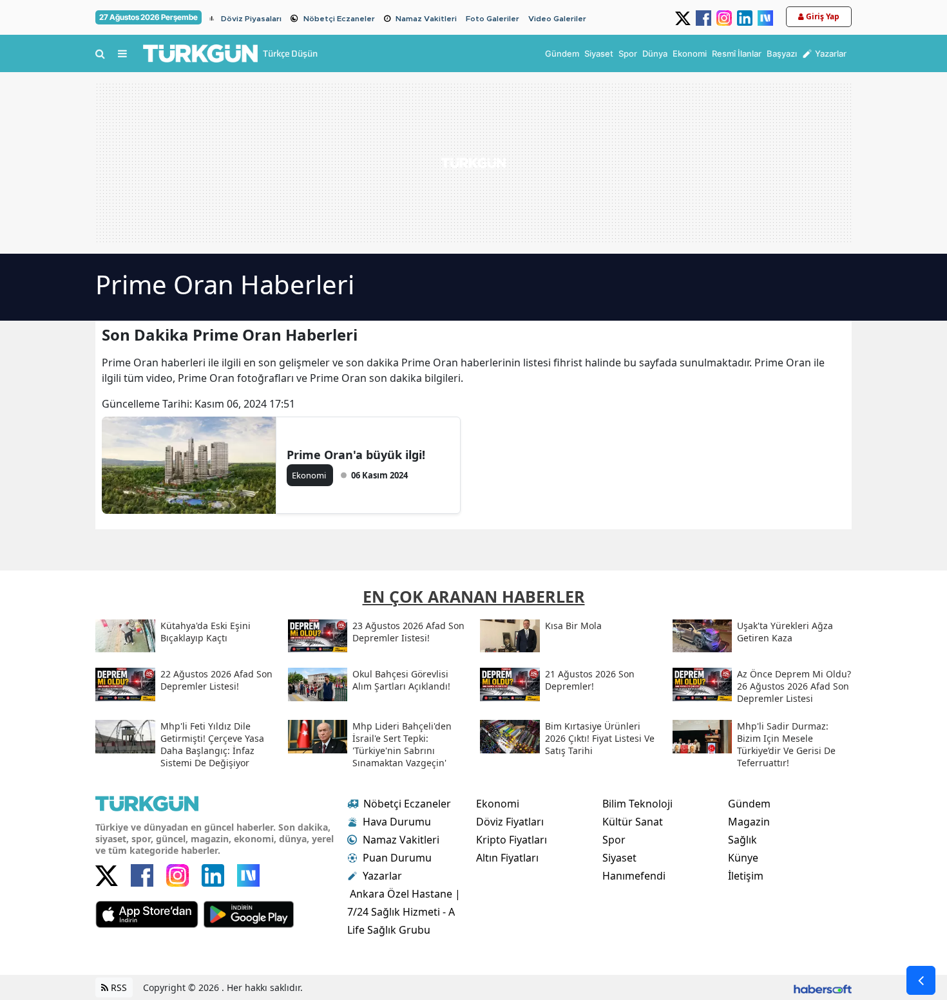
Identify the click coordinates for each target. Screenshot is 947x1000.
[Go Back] (920, 980)
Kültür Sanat (632, 822)
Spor (614, 840)
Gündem (749, 804)
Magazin (749, 822)
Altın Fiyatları (507, 858)
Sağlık (742, 840)
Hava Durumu (397, 822)
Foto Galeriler (492, 19)
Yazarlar (382, 876)
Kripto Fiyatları (511, 840)
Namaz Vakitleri (426, 19)
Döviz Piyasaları (251, 19)
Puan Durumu (397, 858)
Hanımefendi (633, 876)
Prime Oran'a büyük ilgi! (356, 455)
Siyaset (619, 858)
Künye (743, 858)
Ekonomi (497, 804)
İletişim (745, 876)
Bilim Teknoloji (637, 804)
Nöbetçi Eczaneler (339, 19)
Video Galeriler (557, 19)
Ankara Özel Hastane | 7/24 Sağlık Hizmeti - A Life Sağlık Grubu (404, 912)
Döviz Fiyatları (510, 822)
